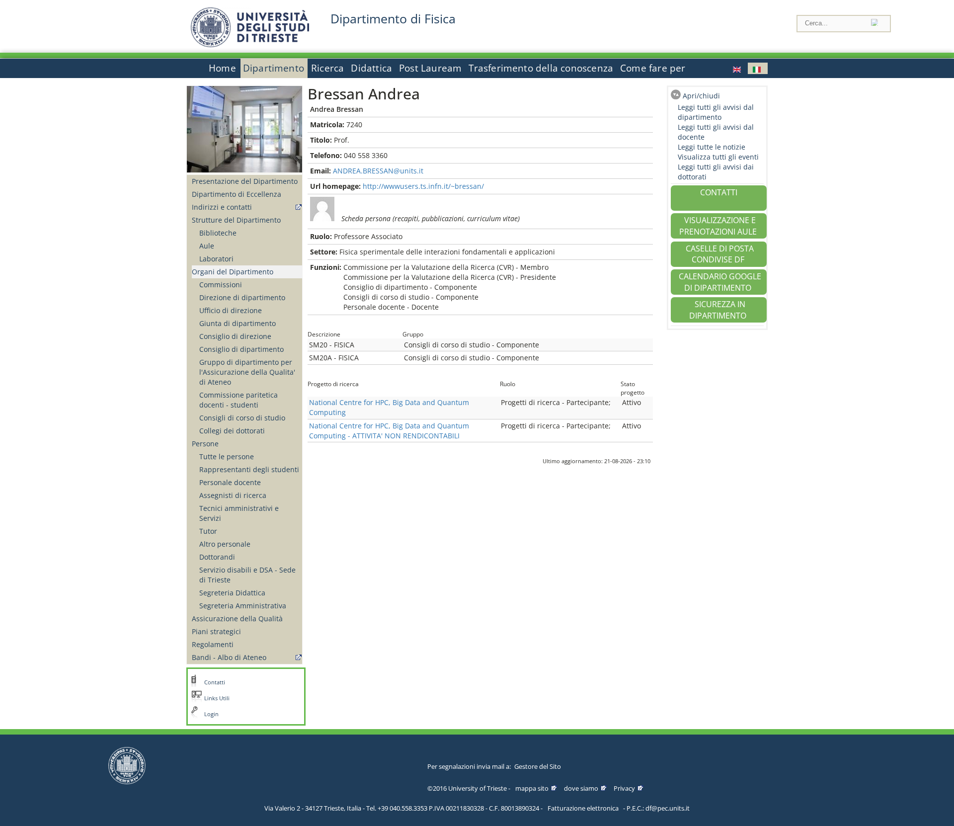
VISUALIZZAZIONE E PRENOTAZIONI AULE (718, 226)
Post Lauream (430, 68)
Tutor (208, 531)
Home (222, 68)
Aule (206, 245)
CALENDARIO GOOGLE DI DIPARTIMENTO (720, 282)
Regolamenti (213, 644)
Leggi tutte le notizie (711, 147)
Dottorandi (217, 557)
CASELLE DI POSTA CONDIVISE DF (720, 254)
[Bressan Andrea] (738, 68)
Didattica (371, 68)
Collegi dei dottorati (232, 430)
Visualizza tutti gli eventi (718, 157)
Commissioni (220, 284)
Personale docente (230, 482)
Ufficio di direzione (230, 310)
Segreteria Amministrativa (242, 605)
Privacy (624, 788)
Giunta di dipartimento (237, 323)
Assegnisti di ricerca (232, 495)
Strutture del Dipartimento (236, 220)
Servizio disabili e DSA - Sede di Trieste (247, 574)
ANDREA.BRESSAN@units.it (378, 170)
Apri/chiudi (701, 95)
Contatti (214, 682)
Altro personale (224, 544)
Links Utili (217, 698)
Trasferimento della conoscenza (541, 68)
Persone (205, 443)
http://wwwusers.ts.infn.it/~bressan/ (423, 186)
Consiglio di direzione (235, 336)
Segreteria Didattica (232, 592)
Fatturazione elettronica (583, 808)
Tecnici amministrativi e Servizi (239, 513)
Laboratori (216, 258)
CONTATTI (718, 192)
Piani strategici (216, 631)
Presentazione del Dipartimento (245, 181)
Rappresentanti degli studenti (249, 469)
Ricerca (327, 68)
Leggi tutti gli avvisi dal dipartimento (716, 112)
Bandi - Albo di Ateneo (229, 657)
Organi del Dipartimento (232, 271)
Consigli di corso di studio (242, 417)
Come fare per (652, 68)
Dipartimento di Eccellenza (236, 194)
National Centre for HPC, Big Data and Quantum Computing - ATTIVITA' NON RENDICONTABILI (389, 430)
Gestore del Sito (537, 766)
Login (211, 714)
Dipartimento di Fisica (393, 18)
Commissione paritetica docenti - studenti (238, 400)
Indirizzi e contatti (222, 207)
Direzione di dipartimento (242, 297)
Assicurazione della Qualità (237, 618)
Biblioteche (218, 233)
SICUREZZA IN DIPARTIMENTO (717, 310)
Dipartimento (273, 68)
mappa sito (532, 788)
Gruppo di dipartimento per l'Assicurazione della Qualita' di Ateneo (247, 372)
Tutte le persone (226, 456)
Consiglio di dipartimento (241, 349)
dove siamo (581, 788)
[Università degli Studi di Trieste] (250, 44)
